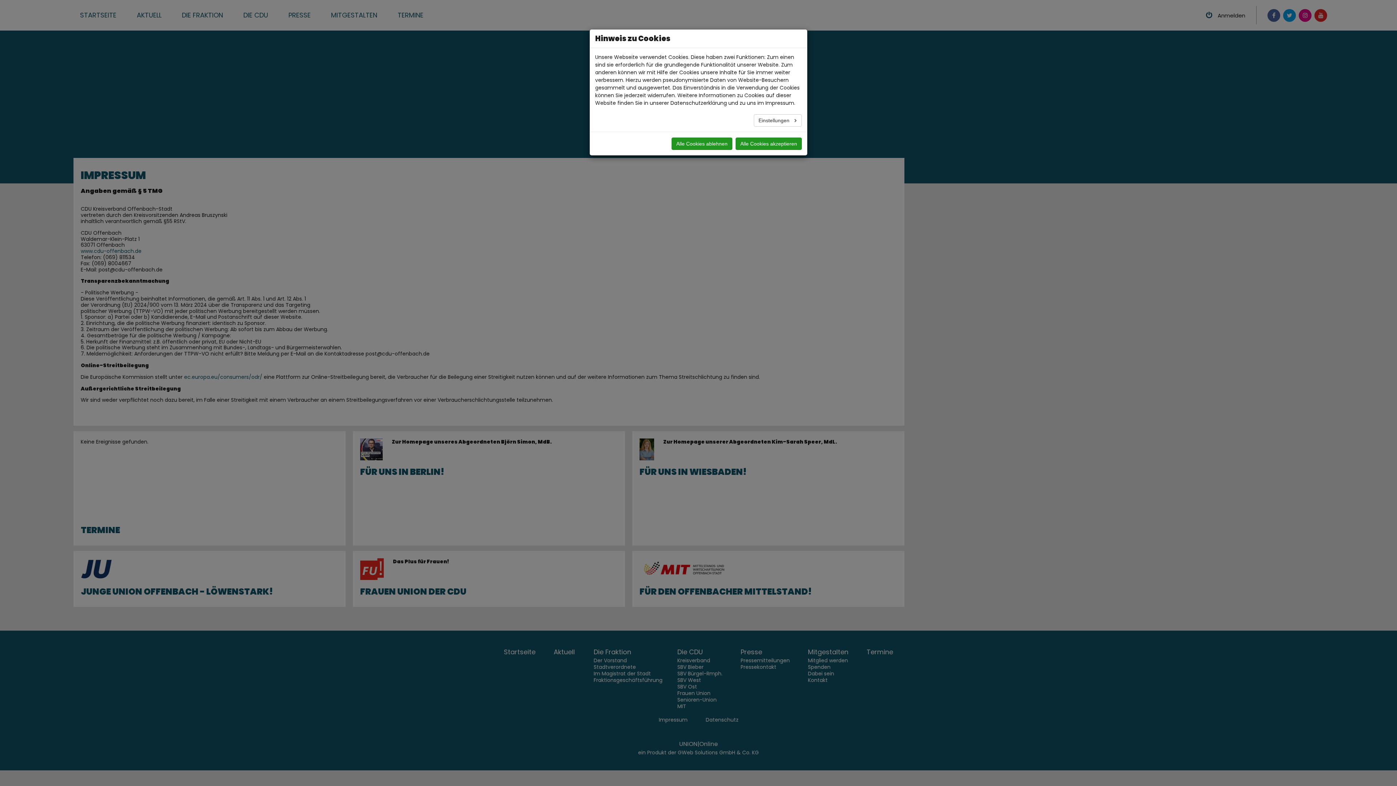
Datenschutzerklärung (698, 103)
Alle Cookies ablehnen (702, 144)
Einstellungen (775, 120)
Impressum (779, 103)
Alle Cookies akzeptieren (768, 144)
